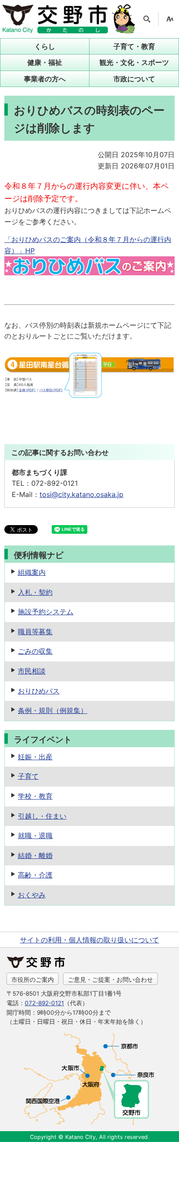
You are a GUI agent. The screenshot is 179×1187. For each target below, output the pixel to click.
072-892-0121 (44, 1003)
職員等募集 (35, 631)
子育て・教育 (134, 46)
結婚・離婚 (35, 855)
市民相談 (32, 671)
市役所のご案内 (32, 979)
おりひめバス (39, 691)
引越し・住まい (42, 816)
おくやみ (32, 894)
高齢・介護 (35, 875)
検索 (147, 19)
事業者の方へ (45, 78)
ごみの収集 (35, 651)
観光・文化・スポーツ (134, 62)
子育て (28, 776)
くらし (44, 46)
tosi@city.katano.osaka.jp (81, 494)
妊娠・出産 (35, 756)
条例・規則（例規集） (52, 710)
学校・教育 (35, 796)
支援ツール (170, 19)
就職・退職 (35, 835)
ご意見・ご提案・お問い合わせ (110, 979)
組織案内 (32, 572)
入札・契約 (35, 592)
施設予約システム (45, 611)
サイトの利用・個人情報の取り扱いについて (89, 939)
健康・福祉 (44, 62)
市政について (134, 78)
